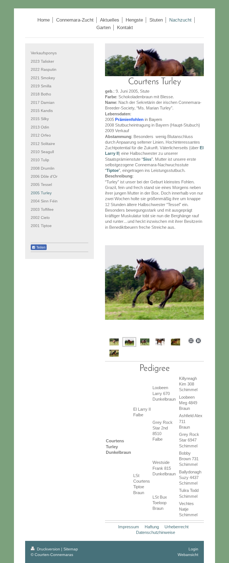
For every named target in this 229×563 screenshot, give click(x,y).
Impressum (128, 526)
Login (193, 549)
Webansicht (188, 554)
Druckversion (48, 549)
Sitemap (70, 549)
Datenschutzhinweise (155, 532)
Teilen (40, 247)
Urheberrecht (176, 526)
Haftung (152, 526)
